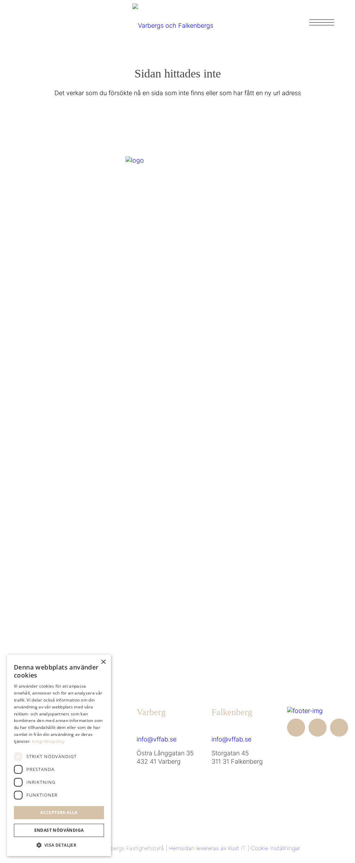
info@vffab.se (156, 739)
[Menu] (319, 22)
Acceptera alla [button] (59, 812)
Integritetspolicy (48, 741)
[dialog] (59, 755)
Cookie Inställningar (275, 848)
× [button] (103, 662)
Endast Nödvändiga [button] (59, 830)
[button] (59, 845)
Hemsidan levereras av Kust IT (207, 848)
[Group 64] (177, 22)
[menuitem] (319, 22)
